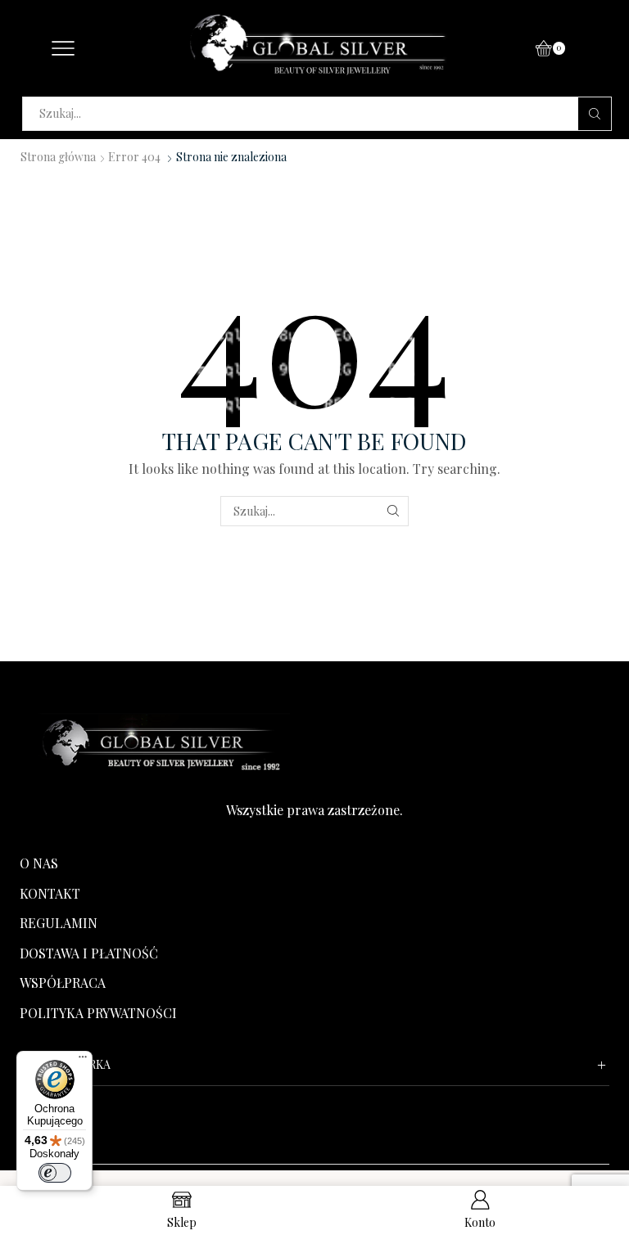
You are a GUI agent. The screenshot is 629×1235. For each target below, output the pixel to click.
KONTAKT (50, 893)
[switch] (54, 1173)
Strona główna (58, 157)
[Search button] (594, 113)
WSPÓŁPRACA (63, 982)
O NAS (39, 863)
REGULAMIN (58, 922)
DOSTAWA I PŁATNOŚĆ (89, 953)
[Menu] (83, 1060)
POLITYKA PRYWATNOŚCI (98, 1012)
